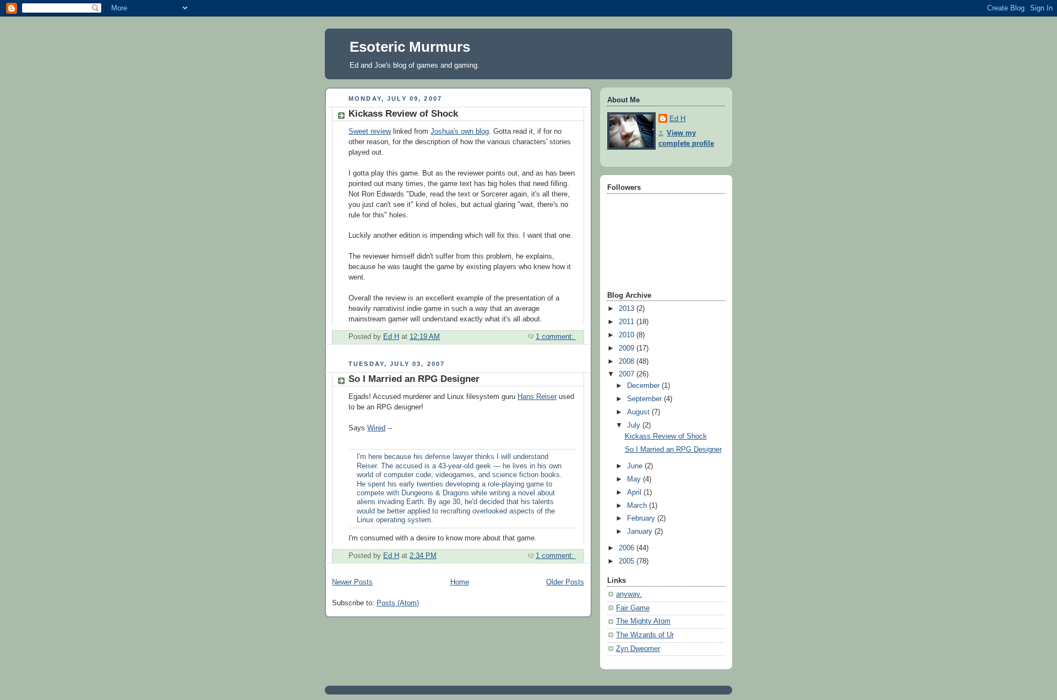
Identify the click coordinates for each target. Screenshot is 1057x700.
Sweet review (369, 131)
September (645, 399)
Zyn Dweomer (638, 649)
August (639, 412)
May (635, 479)
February (642, 518)
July (634, 425)
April (635, 492)
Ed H (677, 119)
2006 (627, 548)
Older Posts (565, 582)
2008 (627, 361)
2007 (627, 374)
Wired (376, 428)
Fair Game (633, 608)
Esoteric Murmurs (410, 47)
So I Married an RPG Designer (414, 379)
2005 (627, 561)
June (636, 466)
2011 (627, 322)
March (638, 506)
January (641, 531)
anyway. (629, 594)
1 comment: (556, 337)
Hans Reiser (537, 397)
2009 (627, 348)
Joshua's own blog (460, 131)
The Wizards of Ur (645, 635)
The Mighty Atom (643, 621)
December (644, 386)
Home (459, 582)
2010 (627, 335)
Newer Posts (352, 582)
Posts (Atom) (398, 603)
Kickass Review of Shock (403, 113)
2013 (627, 309)
